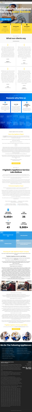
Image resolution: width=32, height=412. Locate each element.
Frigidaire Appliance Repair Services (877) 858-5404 (6, 2)
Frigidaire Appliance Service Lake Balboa (16, 171)
